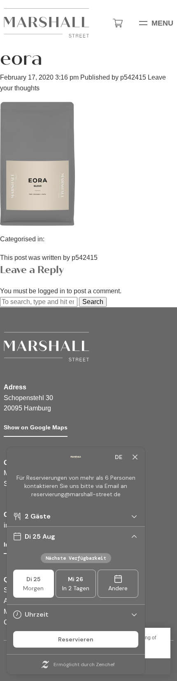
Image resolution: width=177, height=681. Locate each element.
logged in (51, 291)
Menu (162, 23)
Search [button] (92, 301)
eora (21, 59)
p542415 (133, 77)
